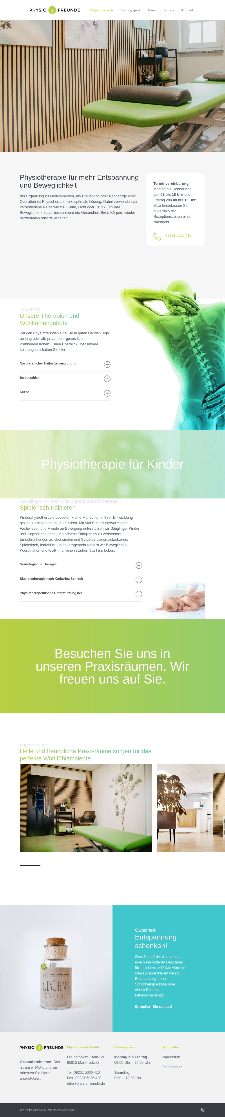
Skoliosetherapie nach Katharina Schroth (51, 578)
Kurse (24, 392)
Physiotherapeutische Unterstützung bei (51, 593)
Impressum (171, 1057)
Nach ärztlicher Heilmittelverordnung (48, 363)
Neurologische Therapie (38, 564)
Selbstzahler (29, 377)
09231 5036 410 (178, 235)
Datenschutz (172, 1067)
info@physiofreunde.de (86, 1083)
